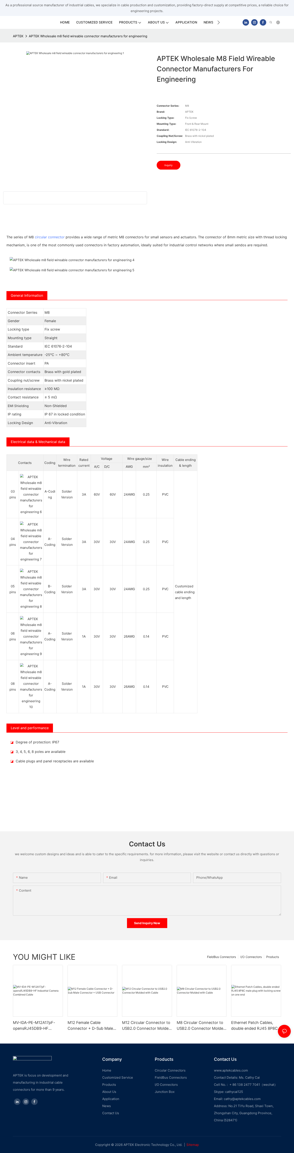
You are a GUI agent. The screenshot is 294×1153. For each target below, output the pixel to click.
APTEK (18, 36)
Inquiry (168, 165)
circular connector (50, 237)
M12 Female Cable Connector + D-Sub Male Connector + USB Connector (90, 1025)
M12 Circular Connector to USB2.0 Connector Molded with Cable (146, 1025)
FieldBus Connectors (221, 957)
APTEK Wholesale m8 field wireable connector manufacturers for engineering (88, 36)
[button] (218, 22)
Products (272, 957)
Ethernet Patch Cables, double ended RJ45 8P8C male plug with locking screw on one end (254, 1025)
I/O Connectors (251, 957)
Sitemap (192, 1145)
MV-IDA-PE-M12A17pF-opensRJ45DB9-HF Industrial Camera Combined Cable (34, 1025)
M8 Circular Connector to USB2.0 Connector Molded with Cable (201, 1025)
